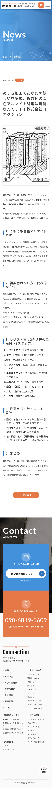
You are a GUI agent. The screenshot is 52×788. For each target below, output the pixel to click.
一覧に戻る (26, 495)
